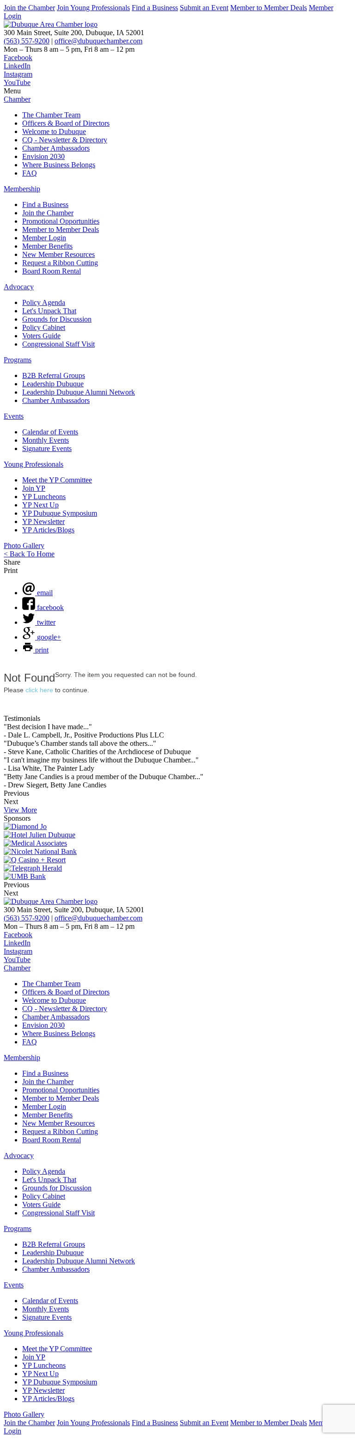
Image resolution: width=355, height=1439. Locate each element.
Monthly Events (45, 440)
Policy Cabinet (43, 327)
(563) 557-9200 (26, 41)
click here (39, 690)
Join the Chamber (29, 8)
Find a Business (155, 8)
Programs (17, 360)
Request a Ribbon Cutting (60, 263)
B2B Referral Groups (53, 375)
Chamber (17, 99)
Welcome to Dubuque (54, 131)
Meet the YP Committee (57, 480)
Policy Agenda (43, 302)
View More (20, 810)
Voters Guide (41, 336)
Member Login (44, 238)
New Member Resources (58, 254)
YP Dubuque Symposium (59, 513)
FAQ (29, 173)
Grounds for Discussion (57, 319)
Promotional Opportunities (60, 221)
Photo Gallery (24, 545)
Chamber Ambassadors (56, 148)
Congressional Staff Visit (58, 344)
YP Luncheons (44, 496)
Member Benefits (47, 246)
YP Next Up (40, 505)
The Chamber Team (51, 115)
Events (14, 416)
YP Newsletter (43, 521)
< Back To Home (29, 554)
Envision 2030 (43, 156)
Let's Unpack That (49, 311)
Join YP (33, 488)
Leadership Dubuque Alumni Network (78, 392)
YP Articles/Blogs (48, 530)
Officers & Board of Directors (66, 123)
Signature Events (47, 448)
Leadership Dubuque (53, 384)
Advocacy (19, 287)
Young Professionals (33, 464)
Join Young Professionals (93, 8)
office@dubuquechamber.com (98, 41)
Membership (22, 189)
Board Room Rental (51, 271)
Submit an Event (204, 8)
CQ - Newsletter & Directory (64, 140)
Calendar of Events (50, 432)
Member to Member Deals (268, 8)
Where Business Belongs (58, 165)
